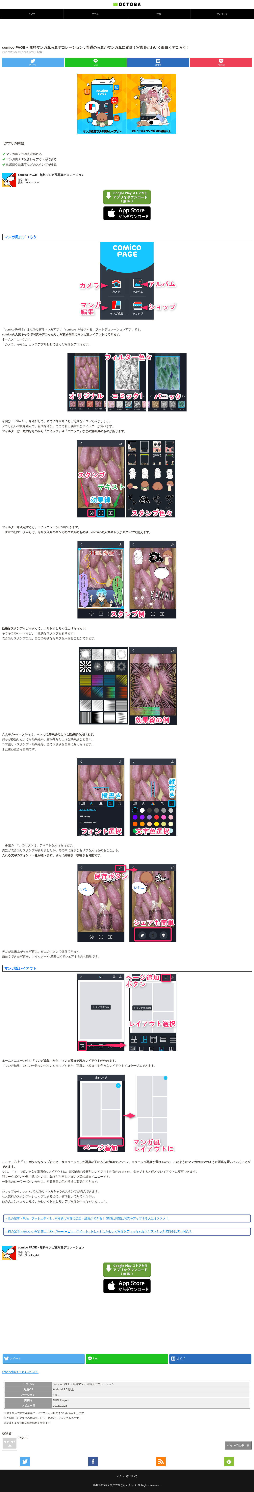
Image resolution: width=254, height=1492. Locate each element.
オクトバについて (127, 1476)
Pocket (221, 65)
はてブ (158, 65)
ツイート (33, 65)
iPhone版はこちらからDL (20, 1372)
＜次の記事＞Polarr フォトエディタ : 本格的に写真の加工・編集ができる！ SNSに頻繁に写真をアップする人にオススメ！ (87, 1218)
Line (96, 65)
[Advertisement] (127, 31)
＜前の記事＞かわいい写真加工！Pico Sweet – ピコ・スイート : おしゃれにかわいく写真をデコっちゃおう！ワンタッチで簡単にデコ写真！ (98, 1231)
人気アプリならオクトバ (122, 1485)
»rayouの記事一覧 (238, 1445)
